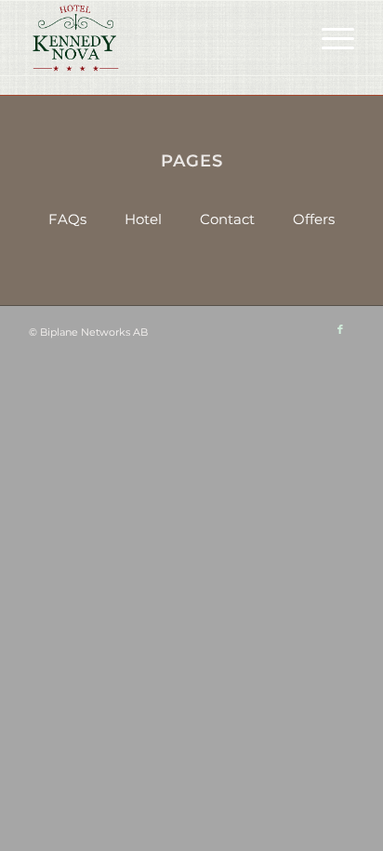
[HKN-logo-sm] (159, 38)
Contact (227, 219)
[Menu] (328, 38)
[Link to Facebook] (340, 329)
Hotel (143, 219)
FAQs (67, 219)
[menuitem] (328, 38)
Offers (314, 219)
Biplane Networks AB (94, 332)
